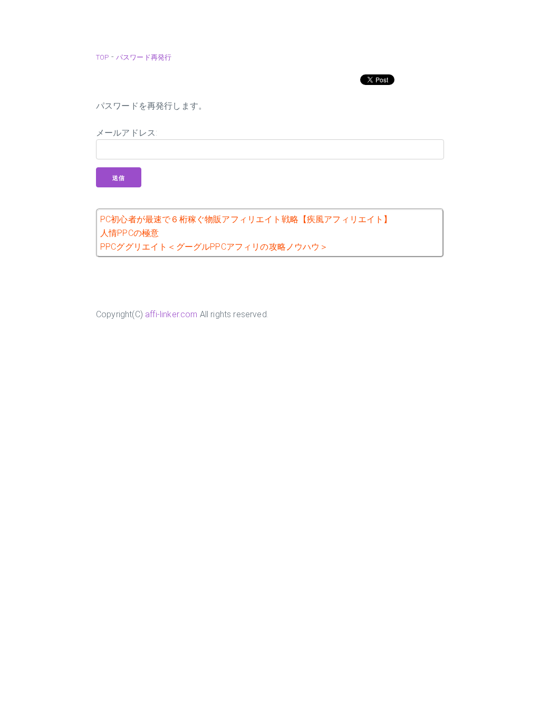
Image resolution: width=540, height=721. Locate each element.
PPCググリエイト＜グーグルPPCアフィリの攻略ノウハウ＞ (214, 247)
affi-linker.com (171, 314)
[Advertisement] (270, 21)
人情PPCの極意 (129, 233)
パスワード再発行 (143, 57)
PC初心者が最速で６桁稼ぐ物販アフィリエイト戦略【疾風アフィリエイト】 (246, 219)
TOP (102, 57)
